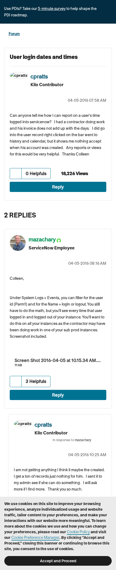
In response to (72, 440)
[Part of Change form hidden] (106, 214)
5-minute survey (52, 8)
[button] (16, 173)
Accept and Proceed (58, 560)
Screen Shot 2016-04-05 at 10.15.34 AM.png (60, 360)
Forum (14, 33)
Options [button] (108, 34)
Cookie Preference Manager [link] (35, 537)
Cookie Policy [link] (78, 531)
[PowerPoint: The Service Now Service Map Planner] (95, 214)
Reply (58, 187)
